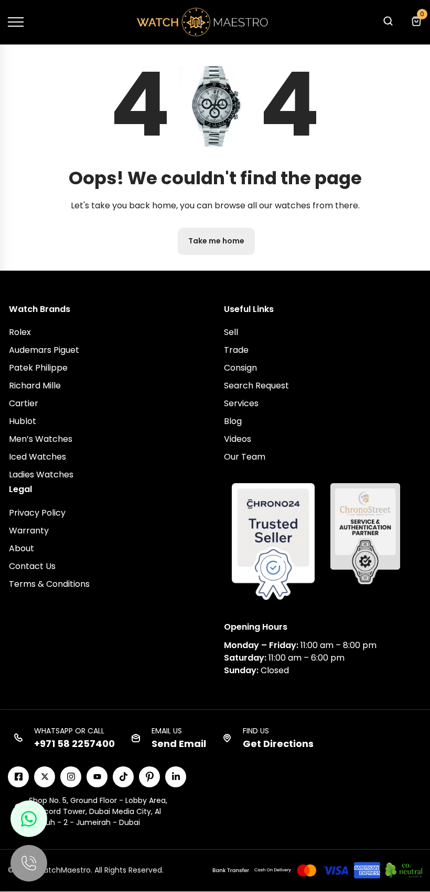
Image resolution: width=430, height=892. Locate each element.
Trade (236, 350)
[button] (387, 24)
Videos (237, 439)
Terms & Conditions (49, 584)
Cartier (23, 403)
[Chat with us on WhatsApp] (28, 818)
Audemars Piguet (44, 350)
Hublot (22, 421)
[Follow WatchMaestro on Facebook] (18, 776)
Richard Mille (35, 386)
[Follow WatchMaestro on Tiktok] (123, 776)
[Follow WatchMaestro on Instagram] (70, 776)
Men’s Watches (40, 439)
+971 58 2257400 (74, 743)
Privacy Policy (37, 513)
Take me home (216, 241)
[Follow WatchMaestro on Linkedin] (175, 776)
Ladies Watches (41, 475)
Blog (233, 421)
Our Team (244, 457)
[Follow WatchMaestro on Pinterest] (149, 776)
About (21, 548)
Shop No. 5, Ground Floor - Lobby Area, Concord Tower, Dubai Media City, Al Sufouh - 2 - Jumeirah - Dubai (98, 811)
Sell (231, 332)
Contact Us (32, 566)
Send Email (179, 743)
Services (241, 403)
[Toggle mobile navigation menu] (16, 22)
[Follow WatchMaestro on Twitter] (44, 776)
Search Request (256, 386)
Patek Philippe (38, 368)
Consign (240, 368)
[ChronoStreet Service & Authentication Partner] (365, 533)
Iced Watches (37, 457)
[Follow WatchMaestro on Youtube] (97, 776)
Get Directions (278, 743)
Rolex (20, 332)
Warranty (29, 531)
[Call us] (28, 863)
